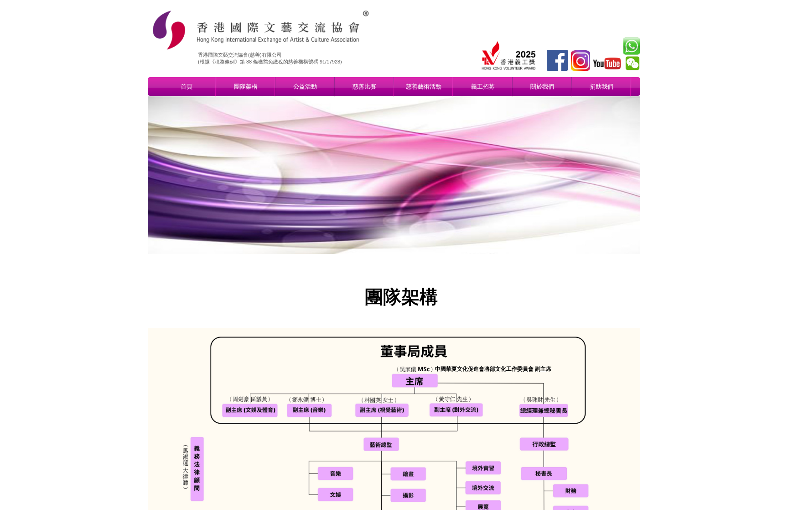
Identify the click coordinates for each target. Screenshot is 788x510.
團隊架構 (246, 86)
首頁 (186, 86)
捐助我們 (601, 86)
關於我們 (542, 86)
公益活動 (305, 86)
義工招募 (483, 86)
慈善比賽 (364, 86)
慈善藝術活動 (423, 86)
